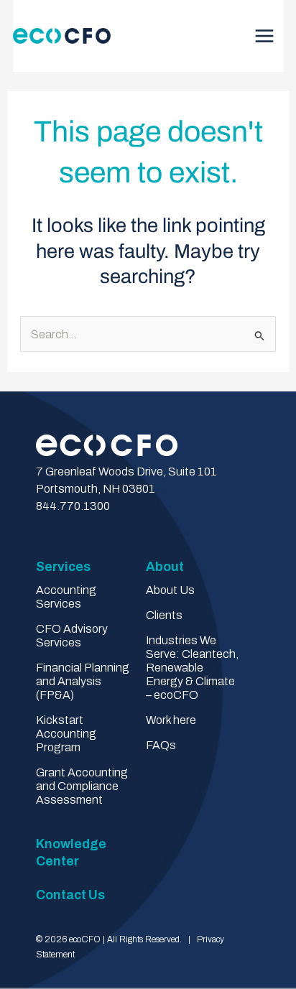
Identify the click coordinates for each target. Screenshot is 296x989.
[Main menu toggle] (268, 36)
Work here (171, 720)
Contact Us (70, 895)
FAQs (161, 745)
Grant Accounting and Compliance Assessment (82, 786)
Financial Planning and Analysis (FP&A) (82, 681)
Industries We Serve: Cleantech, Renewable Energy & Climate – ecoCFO (192, 667)
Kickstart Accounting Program (66, 733)
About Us (170, 590)
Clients (164, 615)
